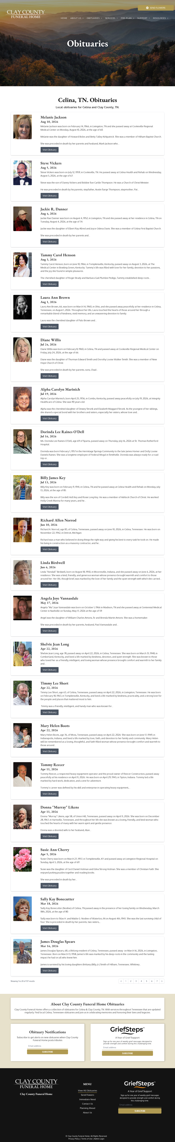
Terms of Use (86, 1139)
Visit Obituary (49, 149)
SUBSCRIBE (47, 1052)
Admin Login (99, 1139)
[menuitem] (64, 18)
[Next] (161, 981)
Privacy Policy (74, 1139)
